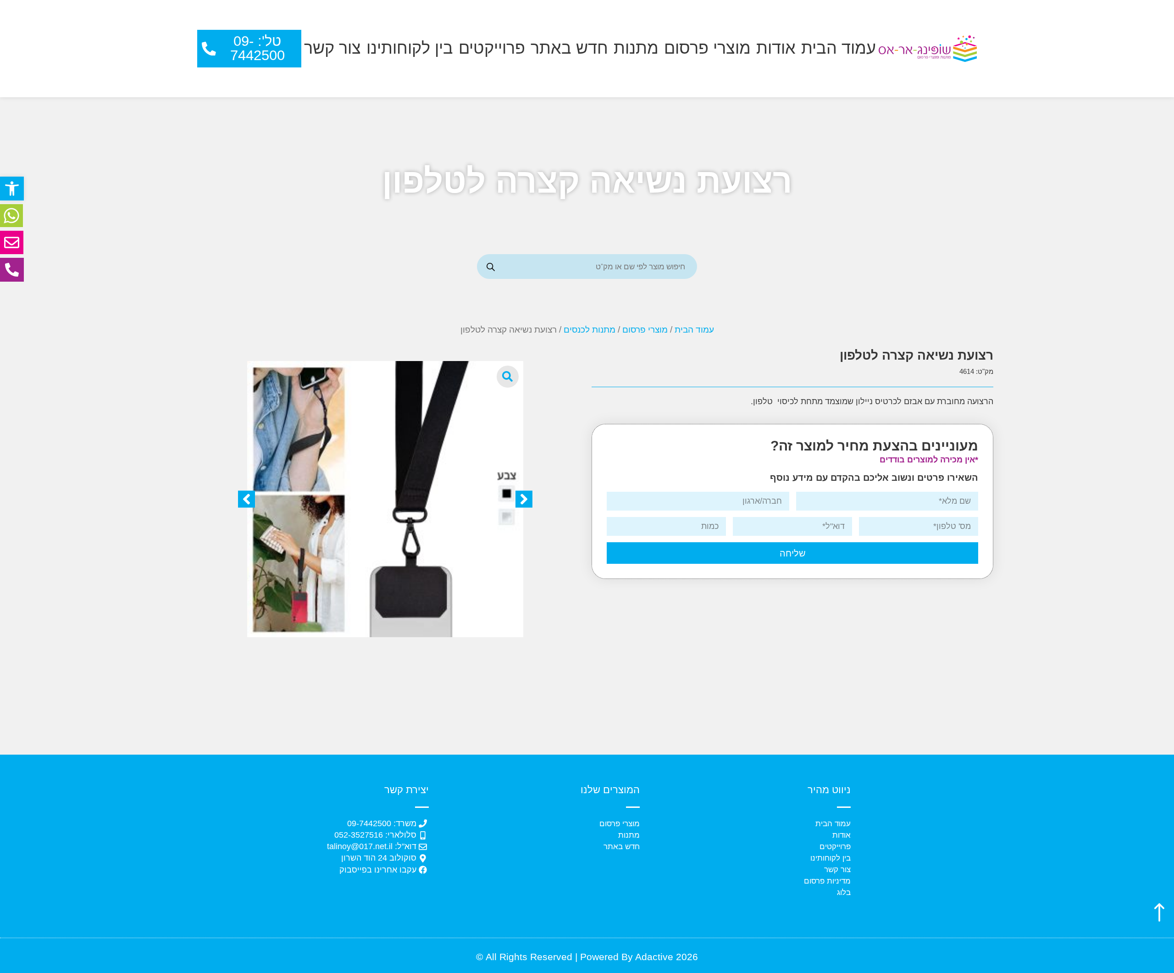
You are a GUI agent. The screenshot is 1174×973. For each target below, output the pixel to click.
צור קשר (332, 48)
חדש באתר (569, 48)
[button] (12, 188)
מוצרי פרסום (707, 48)
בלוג (844, 892)
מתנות (636, 48)
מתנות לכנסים (589, 329)
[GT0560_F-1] (385, 499)
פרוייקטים (492, 48)
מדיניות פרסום (827, 881)
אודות (776, 48)
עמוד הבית (838, 48)
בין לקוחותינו (409, 48)
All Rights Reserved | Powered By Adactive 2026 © (587, 956)
